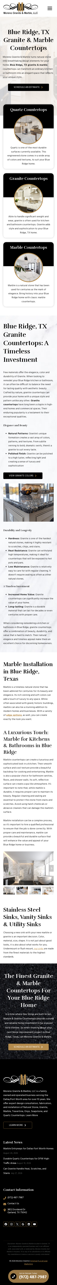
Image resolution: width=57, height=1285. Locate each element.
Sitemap (34, 1261)
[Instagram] (11, 1224)
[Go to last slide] (5, 868)
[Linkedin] (28, 1224)
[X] (17, 1224)
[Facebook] (5, 1224)
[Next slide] (51, 868)
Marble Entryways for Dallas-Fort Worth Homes (28, 1149)
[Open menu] (50, 8)
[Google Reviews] (22, 1224)
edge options (14, 715)
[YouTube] (34, 1224)
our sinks (38, 949)
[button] (9, 890)
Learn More (32, 1115)
